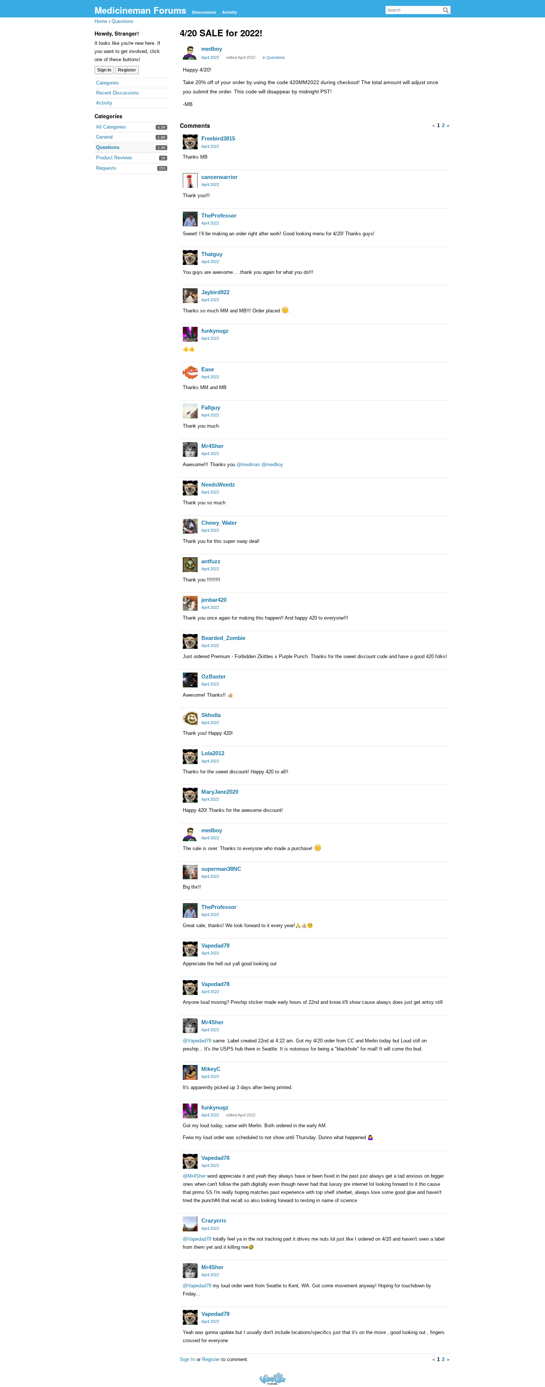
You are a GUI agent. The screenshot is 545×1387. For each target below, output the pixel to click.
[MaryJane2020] (190, 795)
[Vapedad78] (190, 949)
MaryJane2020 (219, 792)
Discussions (204, 12)
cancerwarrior (219, 177)
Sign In (104, 70)
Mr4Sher (212, 446)
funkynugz (215, 331)
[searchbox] (418, 10)
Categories (107, 83)
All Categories (111, 127)
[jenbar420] (190, 603)
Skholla (211, 715)
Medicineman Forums (140, 10)
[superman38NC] (190, 872)
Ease (207, 369)
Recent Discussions (117, 93)
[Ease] (190, 372)
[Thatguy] (190, 257)
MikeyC (211, 1069)
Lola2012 (212, 753)
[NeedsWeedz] (190, 488)
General (104, 137)
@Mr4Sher (194, 1176)
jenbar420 (214, 600)
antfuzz (211, 561)
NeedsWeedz (218, 484)
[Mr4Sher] (190, 449)
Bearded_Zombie (223, 638)
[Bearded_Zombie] (190, 641)
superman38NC (221, 869)
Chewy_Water (219, 523)
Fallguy (210, 407)
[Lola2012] (190, 756)
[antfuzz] (190, 564)
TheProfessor (219, 215)
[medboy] (190, 52)
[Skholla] (190, 718)
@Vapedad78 (197, 1040)
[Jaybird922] (190, 295)
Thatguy (211, 254)
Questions (107, 147)
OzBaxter (213, 676)
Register (127, 70)
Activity (229, 12)
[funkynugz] (190, 334)
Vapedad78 (215, 945)
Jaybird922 (215, 292)
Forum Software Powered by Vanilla (272, 1379)
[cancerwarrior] (190, 180)
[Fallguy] (190, 411)
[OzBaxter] (190, 680)
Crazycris (213, 1220)
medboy (211, 49)
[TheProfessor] (190, 219)
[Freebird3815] (190, 142)
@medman (248, 464)
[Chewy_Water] (190, 526)
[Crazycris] (190, 1224)
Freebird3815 (218, 138)
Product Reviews (114, 157)
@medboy (272, 464)
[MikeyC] (190, 1072)
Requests (106, 168)
